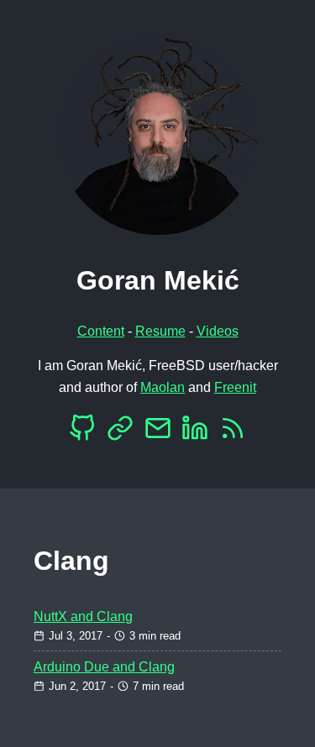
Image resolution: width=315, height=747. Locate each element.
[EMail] (157, 432)
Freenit (235, 387)
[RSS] (232, 432)
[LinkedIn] (194, 432)
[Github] (82, 432)
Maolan (162, 387)
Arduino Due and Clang (104, 667)
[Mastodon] (120, 432)
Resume (160, 331)
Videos (218, 331)
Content (100, 331)
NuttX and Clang (83, 616)
